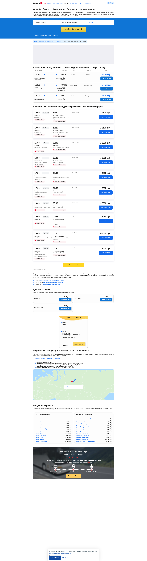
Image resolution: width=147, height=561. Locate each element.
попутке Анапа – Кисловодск (51, 284)
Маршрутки (73, 3)
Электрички (87, 3)
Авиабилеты (51, 3)
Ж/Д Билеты (59, 3)
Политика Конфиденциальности (60, 553)
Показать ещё (73, 265)
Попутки (80, 3)
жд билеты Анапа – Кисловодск (53, 282)
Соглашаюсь (55, 557)
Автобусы (67, 3)
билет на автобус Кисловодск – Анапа (52, 280)
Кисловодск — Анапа (51, 35)
